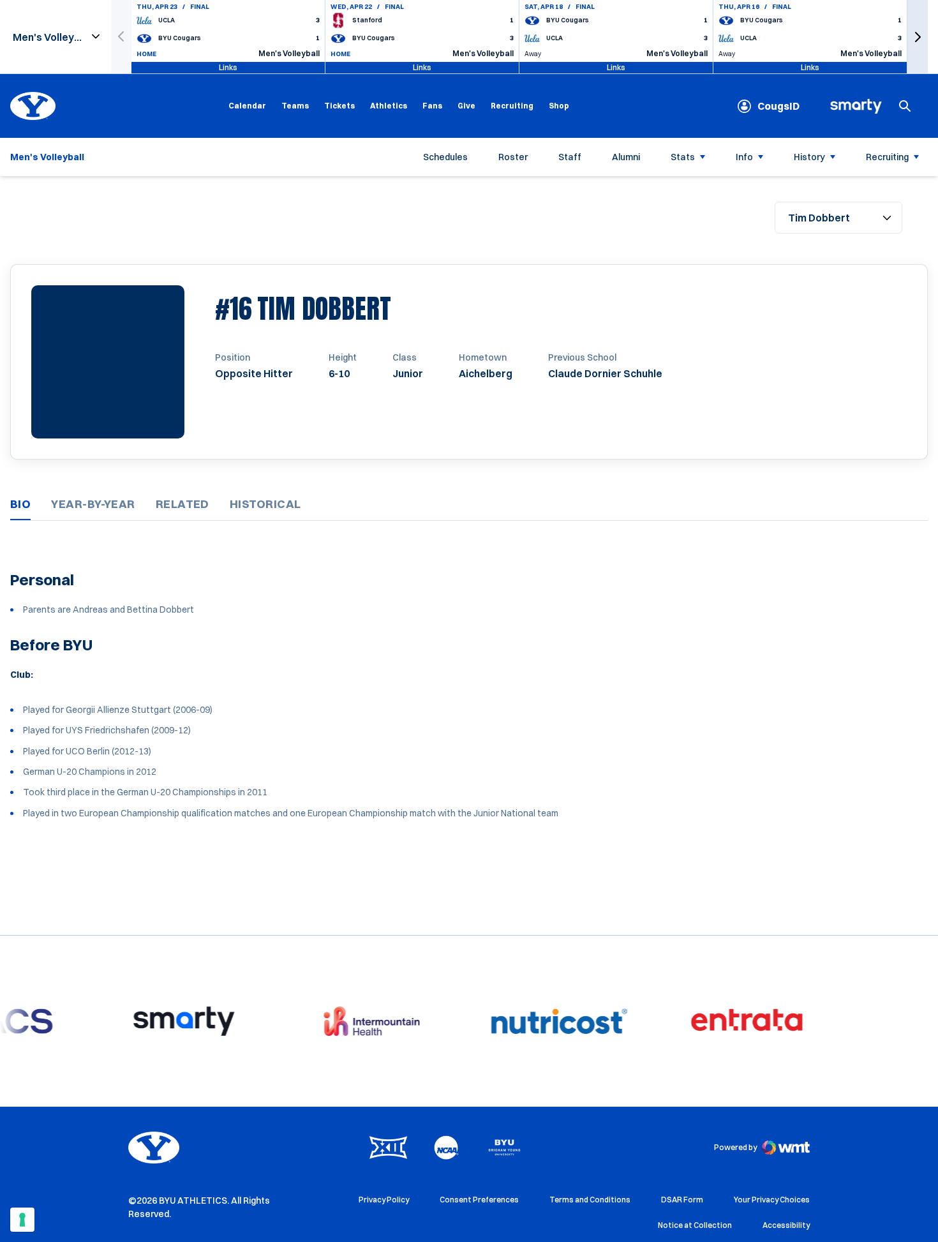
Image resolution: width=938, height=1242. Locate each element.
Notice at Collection (695, 1225)
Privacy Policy (384, 1199)
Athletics (388, 105)
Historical (265, 504)
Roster (513, 157)
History (809, 157)
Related (182, 504)
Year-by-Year (93, 504)
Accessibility (786, 1225)
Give (466, 105)
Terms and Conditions (589, 1199)
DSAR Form (682, 1199)
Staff (569, 157)
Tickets (339, 105)
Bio (20, 504)
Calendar (247, 105)
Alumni (626, 157)
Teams (295, 105)
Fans (432, 105)
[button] (917, 36)
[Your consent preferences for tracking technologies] (22, 1220)
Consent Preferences (479, 1199)
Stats (683, 157)
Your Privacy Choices (772, 1199)
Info (744, 157)
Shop (559, 105)
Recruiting (512, 105)
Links (228, 67)
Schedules (445, 157)
